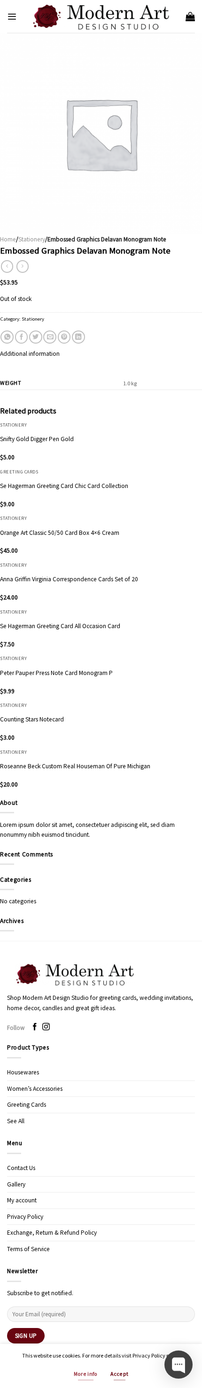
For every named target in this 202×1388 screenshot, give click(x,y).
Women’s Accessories (34, 1089)
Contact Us (21, 1168)
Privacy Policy (25, 1217)
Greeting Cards (26, 1105)
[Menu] (11, 16)
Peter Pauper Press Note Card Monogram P (56, 673)
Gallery (16, 1184)
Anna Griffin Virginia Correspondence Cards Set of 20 (69, 579)
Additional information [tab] (30, 354)
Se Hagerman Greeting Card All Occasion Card (60, 626)
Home (8, 239)
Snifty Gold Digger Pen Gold (37, 439)
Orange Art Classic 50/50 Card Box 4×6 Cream (59, 533)
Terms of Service (28, 1249)
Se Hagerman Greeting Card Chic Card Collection (64, 486)
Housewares (23, 1072)
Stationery (31, 239)
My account (22, 1200)
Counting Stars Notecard (32, 719)
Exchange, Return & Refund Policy (52, 1233)
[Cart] (190, 16)
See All (15, 1121)
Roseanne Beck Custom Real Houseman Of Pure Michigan (75, 766)
